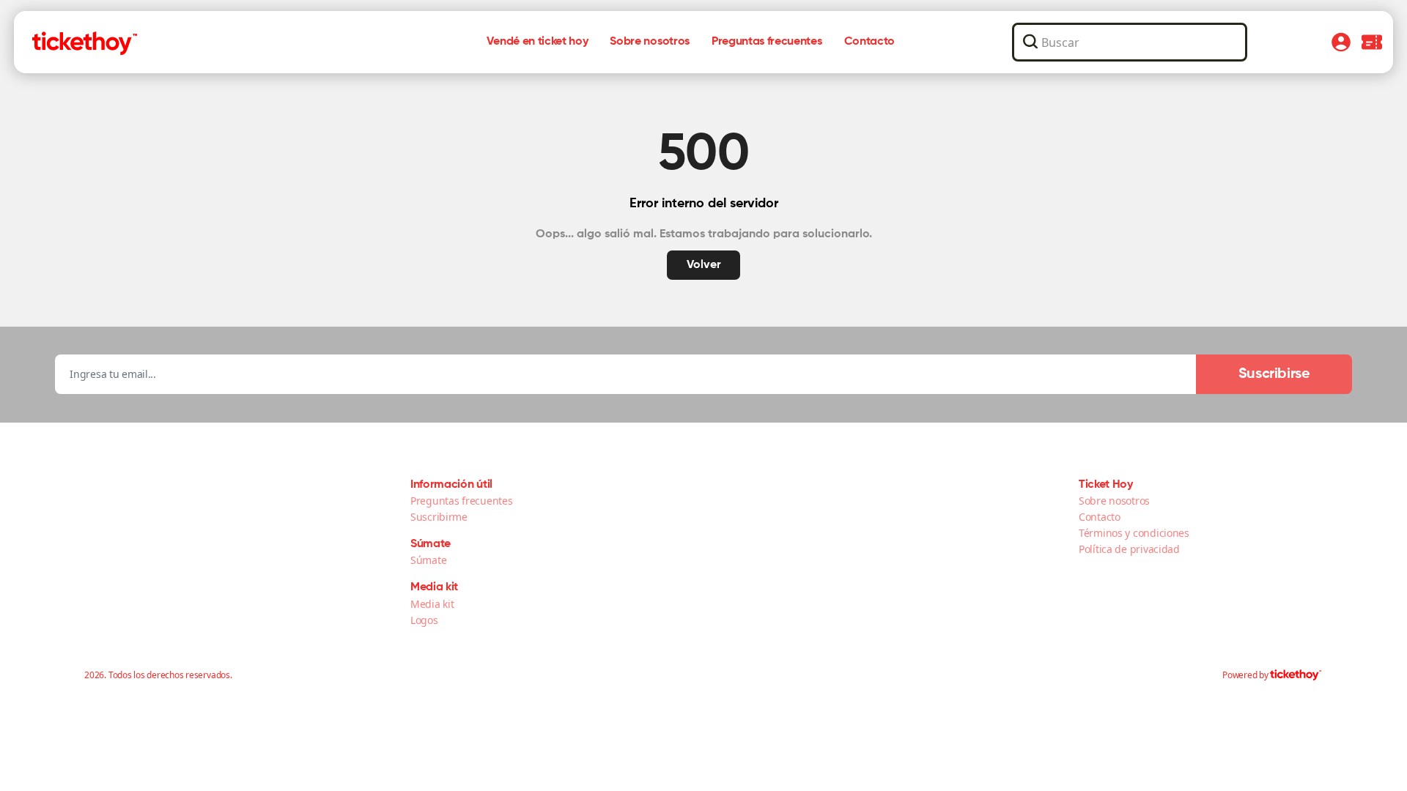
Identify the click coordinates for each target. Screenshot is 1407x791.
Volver (704, 265)
